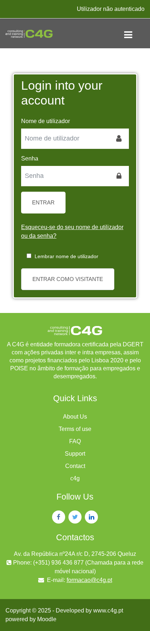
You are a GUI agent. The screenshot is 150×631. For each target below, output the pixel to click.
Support (75, 454)
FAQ (75, 441)
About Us (75, 417)
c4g (75, 478)
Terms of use (75, 429)
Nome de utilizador (45, 121)
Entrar (43, 202)
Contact (75, 466)
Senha (29, 158)
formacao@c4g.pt (89, 580)
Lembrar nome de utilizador (66, 256)
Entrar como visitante (67, 279)
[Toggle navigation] (134, 33)
